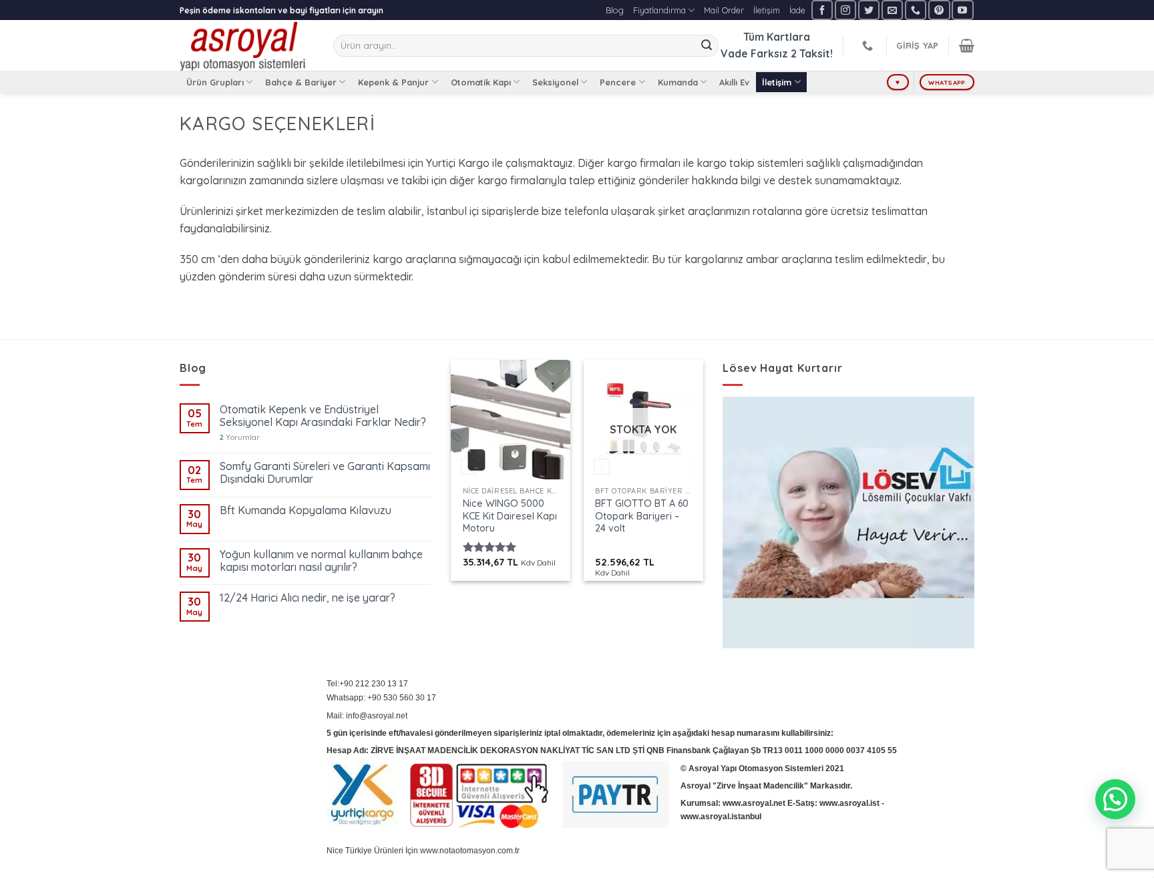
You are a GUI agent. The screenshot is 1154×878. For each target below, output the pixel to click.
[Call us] (915, 9)
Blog (615, 10)
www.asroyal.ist (849, 803)
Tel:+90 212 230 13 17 (367, 683)
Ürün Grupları (215, 82)
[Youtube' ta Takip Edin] (962, 9)
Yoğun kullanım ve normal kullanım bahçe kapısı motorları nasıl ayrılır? (321, 561)
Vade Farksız (754, 53)
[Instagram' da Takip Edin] (845, 9)
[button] (1115, 799)
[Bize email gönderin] (892, 9)
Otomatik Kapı (481, 82)
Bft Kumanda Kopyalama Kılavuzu (305, 510)
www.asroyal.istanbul (721, 816)
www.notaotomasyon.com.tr (470, 850)
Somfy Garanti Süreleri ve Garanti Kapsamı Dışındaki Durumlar (325, 472)
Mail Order (724, 10)
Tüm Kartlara (776, 36)
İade (797, 10)
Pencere (618, 82)
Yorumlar (240, 437)
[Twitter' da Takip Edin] (869, 9)
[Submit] (706, 46)
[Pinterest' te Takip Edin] (939, 9)
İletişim (766, 10)
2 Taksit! (812, 53)
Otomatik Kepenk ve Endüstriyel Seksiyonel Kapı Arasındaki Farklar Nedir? (323, 416)
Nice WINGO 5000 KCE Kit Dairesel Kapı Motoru (510, 515)
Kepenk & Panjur (393, 82)
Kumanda (678, 82)
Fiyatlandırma (659, 10)
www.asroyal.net (754, 803)
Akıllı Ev (734, 82)
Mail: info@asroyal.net (367, 715)
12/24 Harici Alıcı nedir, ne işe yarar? (307, 598)
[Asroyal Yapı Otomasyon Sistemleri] (246, 45)
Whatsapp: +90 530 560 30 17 (381, 697)
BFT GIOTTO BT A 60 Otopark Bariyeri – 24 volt (642, 515)
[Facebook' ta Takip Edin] (822, 9)
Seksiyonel (555, 82)
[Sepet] (966, 45)
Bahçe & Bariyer (301, 82)
